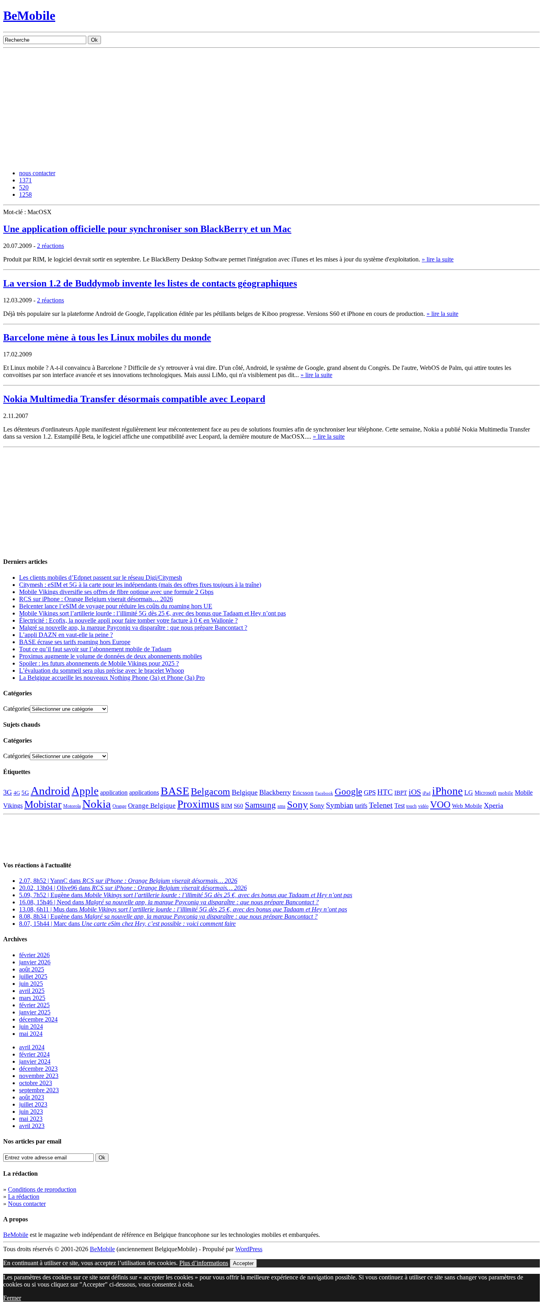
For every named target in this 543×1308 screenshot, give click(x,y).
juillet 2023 (33, 1104)
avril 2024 (32, 1047)
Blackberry (275, 792)
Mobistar (43, 804)
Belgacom (210, 791)
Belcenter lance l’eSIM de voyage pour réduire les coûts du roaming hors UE (115, 606)
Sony (297, 804)
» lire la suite (438, 259)
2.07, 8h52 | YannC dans (128, 880)
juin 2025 (31, 983)
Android (50, 790)
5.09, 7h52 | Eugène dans (185, 895)
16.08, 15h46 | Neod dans (169, 902)
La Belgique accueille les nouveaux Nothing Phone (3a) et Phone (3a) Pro (112, 677)
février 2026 (34, 955)
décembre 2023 (38, 1068)
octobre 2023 (35, 1083)
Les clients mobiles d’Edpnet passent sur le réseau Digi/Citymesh (100, 577)
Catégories (16, 708)
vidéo (423, 806)
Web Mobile (467, 806)
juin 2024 (31, 1026)
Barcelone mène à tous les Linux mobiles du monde (107, 337)
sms (281, 806)
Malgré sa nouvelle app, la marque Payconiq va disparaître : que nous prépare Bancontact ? (133, 627)
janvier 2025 (34, 1012)
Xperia (493, 805)
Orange (119, 806)
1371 (25, 180)
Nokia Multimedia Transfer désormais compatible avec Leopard (134, 399)
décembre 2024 (38, 1019)
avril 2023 (32, 1125)
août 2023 (31, 1097)
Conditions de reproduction (42, 1189)
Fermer (12, 1297)
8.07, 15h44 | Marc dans (127, 923)
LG (468, 792)
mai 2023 (31, 1118)
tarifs (361, 805)
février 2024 (34, 1054)
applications (144, 792)
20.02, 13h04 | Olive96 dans (133, 887)
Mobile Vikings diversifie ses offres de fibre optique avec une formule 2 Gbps (116, 591)
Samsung (260, 805)
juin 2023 (31, 1111)
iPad (427, 793)
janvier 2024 (34, 1061)
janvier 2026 (34, 962)
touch (411, 806)
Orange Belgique (152, 805)
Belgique (245, 792)
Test (399, 805)
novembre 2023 (38, 1075)
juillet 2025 (33, 976)
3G (7, 792)
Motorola (72, 806)
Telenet (381, 805)
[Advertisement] (271, 107)
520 (24, 187)
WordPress (248, 1249)
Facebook (324, 793)
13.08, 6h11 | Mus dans (183, 909)
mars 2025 (32, 998)
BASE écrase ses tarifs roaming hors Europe (74, 642)
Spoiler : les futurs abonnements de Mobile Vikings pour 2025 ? (99, 663)
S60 (238, 806)
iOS (415, 792)
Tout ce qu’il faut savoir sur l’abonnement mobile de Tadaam (95, 649)
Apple (85, 791)
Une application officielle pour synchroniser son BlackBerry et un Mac (147, 229)
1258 (25, 194)
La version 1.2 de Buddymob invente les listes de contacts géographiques (150, 283)
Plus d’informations (203, 1263)
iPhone (447, 791)
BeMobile (29, 15)
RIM (226, 805)
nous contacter (37, 173)
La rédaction (23, 1196)
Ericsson (303, 792)
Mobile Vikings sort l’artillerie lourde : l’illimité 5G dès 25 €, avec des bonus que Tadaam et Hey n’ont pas (152, 613)
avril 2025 (32, 990)
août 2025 (31, 969)
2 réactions (50, 245)
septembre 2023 (39, 1090)
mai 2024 (31, 1033)
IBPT (400, 792)
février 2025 (34, 1005)
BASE (175, 791)
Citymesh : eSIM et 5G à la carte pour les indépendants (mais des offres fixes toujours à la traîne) (140, 584)
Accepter (243, 1263)
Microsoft (485, 792)
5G (25, 792)
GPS (370, 792)
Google (348, 792)
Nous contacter (27, 1203)
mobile (505, 793)
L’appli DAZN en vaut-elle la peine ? (66, 634)
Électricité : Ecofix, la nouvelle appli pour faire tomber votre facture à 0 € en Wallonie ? (128, 620)
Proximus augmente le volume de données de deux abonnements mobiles (110, 656)
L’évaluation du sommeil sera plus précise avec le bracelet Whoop (101, 670)
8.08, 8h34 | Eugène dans (168, 916)
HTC (385, 792)
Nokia (96, 803)
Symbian (339, 805)
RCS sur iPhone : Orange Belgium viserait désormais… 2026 (96, 599)
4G (17, 793)
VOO (440, 804)
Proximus (198, 804)
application (114, 792)
